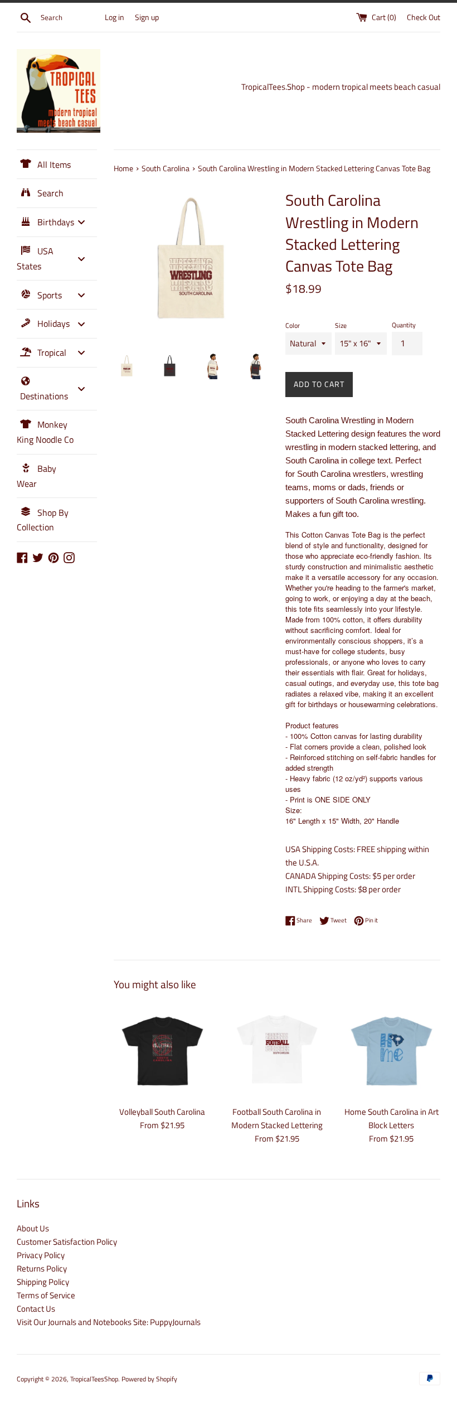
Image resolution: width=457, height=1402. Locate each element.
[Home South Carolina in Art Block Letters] (391, 1051)
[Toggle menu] (81, 222)
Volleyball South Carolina (162, 1111)
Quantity (404, 325)
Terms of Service (46, 1295)
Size (341, 325)
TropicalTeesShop (94, 1379)
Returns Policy (42, 1268)
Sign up (147, 17)
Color (292, 325)
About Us (33, 1228)
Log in (114, 17)
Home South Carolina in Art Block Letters (391, 1118)
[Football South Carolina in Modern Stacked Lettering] (276, 1051)
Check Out (423, 17)
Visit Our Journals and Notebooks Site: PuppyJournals (109, 1322)
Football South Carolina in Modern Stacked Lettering (277, 1118)
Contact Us (36, 1308)
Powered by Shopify (149, 1379)
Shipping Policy (43, 1281)
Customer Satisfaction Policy (67, 1241)
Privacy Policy (41, 1255)
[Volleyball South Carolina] (162, 1051)
